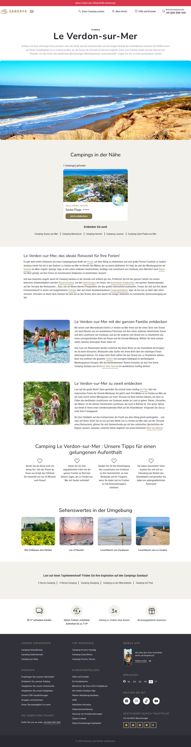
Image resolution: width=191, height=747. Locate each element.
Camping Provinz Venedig (84, 649)
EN (134, 681)
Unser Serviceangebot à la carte (36, 704)
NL (129, 681)
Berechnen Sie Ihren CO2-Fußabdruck (89, 686)
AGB (74, 700)
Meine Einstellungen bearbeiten (86, 723)
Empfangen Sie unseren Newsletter (37, 676)
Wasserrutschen (66, 282)
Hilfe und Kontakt (80, 676)
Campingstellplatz (119, 290)
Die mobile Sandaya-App (83, 690)
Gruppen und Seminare (32, 700)
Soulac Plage (73, 210)
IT (156, 681)
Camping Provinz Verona (83, 659)
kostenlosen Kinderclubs (122, 282)
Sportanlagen (89, 282)
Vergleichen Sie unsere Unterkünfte (37, 686)
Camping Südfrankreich (32, 654)
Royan (162, 269)
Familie (109, 358)
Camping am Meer (29, 659)
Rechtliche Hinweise (81, 704)
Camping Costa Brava (82, 654)
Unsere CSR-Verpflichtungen (34, 695)
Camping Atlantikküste (32, 649)
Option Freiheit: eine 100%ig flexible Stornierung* (95, 3)
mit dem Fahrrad (110, 366)
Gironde (27, 269)
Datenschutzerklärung (82, 709)
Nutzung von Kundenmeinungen (87, 713)
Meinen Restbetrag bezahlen (85, 695)
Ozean (90, 261)
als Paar (144, 389)
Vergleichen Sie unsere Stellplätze (37, 690)
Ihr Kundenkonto (80, 681)
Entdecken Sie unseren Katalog (35, 681)
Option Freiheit (79, 718)
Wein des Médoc (154, 428)
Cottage (72, 290)
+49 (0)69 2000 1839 (51, 722)
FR (145, 681)
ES (140, 681)
